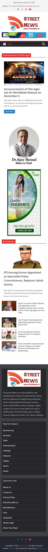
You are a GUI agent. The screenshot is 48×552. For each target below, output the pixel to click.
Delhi (5, 440)
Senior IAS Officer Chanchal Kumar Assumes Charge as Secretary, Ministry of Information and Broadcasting (31, 347)
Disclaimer (7, 518)
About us (7, 487)
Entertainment (9, 445)
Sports (6, 466)
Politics (6, 461)
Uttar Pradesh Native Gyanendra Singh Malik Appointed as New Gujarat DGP (30, 322)
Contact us (7, 492)
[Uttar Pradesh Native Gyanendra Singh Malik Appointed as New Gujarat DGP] (9, 322)
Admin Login (8, 523)
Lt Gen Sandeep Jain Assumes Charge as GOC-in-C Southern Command (29, 334)
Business (7, 435)
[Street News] (4, 44)
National (6, 456)
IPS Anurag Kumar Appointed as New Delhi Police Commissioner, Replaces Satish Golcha (23, 278)
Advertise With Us (10, 502)
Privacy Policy (9, 497)
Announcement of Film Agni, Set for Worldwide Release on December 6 (22, 92)
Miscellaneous (9, 507)
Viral (5, 512)
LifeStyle (6, 450)
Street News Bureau (27, 85)
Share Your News (10, 528)
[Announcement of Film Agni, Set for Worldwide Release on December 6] (24, 72)
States (5, 471)
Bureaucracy (8, 430)
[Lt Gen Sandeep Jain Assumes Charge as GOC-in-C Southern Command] (9, 334)
